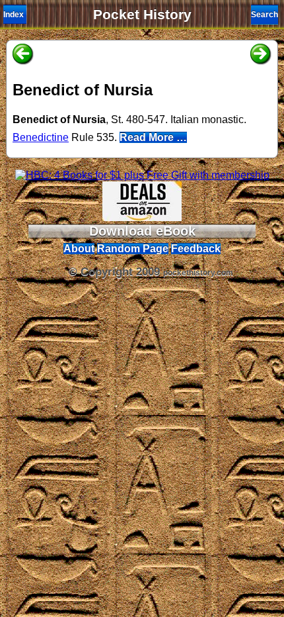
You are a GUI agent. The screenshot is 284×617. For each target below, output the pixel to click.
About (78, 248)
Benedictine (41, 137)
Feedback (196, 248)
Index (13, 14)
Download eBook (142, 231)
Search (264, 14)
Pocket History (142, 15)
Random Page (132, 248)
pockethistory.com (198, 272)
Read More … (153, 137)
